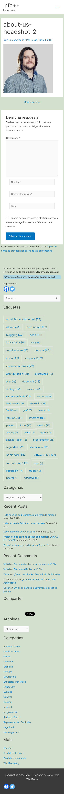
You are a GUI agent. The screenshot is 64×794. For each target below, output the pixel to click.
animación (13, 327)
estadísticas (38, 403)
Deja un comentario (13, 40)
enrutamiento (15, 403)
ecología (13, 389)
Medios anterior (32, 102)
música (43, 425)
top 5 (38, 463)
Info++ (11, 5)
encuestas (44, 396)
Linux (25, 425)
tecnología (17, 463)
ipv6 (10, 425)
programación (43, 439)
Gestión (7, 702)
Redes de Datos (11, 717)
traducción (14, 470)
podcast (7, 707)
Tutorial (12, 477)
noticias (12, 432)
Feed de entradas (12, 753)
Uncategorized (11, 732)
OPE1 (29, 432)
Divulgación (9, 676)
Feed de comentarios (14, 758)
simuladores (39, 447)
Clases (7, 656)
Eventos (7, 691)
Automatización (11, 646)
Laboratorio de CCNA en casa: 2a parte (24, 523)
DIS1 (11, 381)
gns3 (27, 410)
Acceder (7, 748)
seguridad (15, 447)
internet (37, 418)
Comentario (13, 138)
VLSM (6, 564)
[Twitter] (12, 289)
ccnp (35, 342)
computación (34, 358)
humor (44, 410)
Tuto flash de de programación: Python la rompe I (29, 515)
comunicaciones (20, 366)
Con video (8, 661)
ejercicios (34, 389)
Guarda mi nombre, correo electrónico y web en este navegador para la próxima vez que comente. (32, 222)
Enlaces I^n (9, 687)
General (7, 697)
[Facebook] (6, 289)
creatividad (44, 373)
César (6, 574)
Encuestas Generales (14, 681)
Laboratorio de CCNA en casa (19, 531)
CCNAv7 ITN (15, 342)
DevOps (7, 671)
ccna (36, 335)
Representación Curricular (17, 722)
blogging (14, 335)
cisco (12, 358)
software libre (44, 455)
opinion (46, 432)
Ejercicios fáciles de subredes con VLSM (35, 564)
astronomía (37, 327)
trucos (35, 470)
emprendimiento (18, 396)
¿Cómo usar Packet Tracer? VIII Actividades (37, 574)
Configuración (17, 373)
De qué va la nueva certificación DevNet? (25, 545)
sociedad (16, 455)
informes (14, 418)
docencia (31, 381)
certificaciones (17, 350)
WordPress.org (11, 763)
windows (31, 477)
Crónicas (8, 666)
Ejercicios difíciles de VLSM (28, 569)
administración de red (23, 319)
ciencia (42, 350)
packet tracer (16, 439)
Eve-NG (11, 410)
